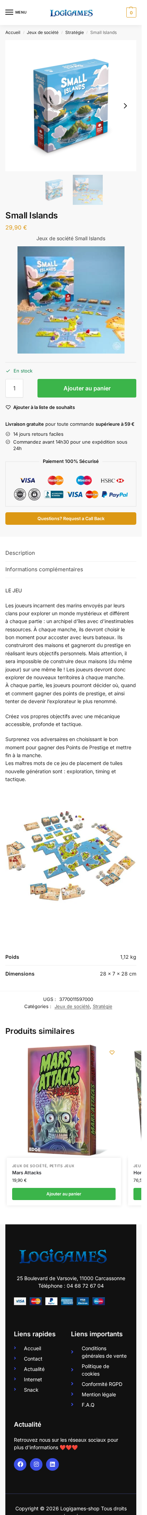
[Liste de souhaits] (112, 1052)
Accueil (12, 32)
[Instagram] (36, 1464)
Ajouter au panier (87, 388)
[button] (130, 13)
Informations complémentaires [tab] (44, 569)
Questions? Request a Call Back (71, 518)
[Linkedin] (52, 1464)
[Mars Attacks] (64, 1100)
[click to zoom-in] (70, 105)
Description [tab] (20, 552)
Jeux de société (43, 32)
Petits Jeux (62, 1166)
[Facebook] (20, 1464)
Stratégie (74, 32)
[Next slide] (125, 105)
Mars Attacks (26, 1172)
